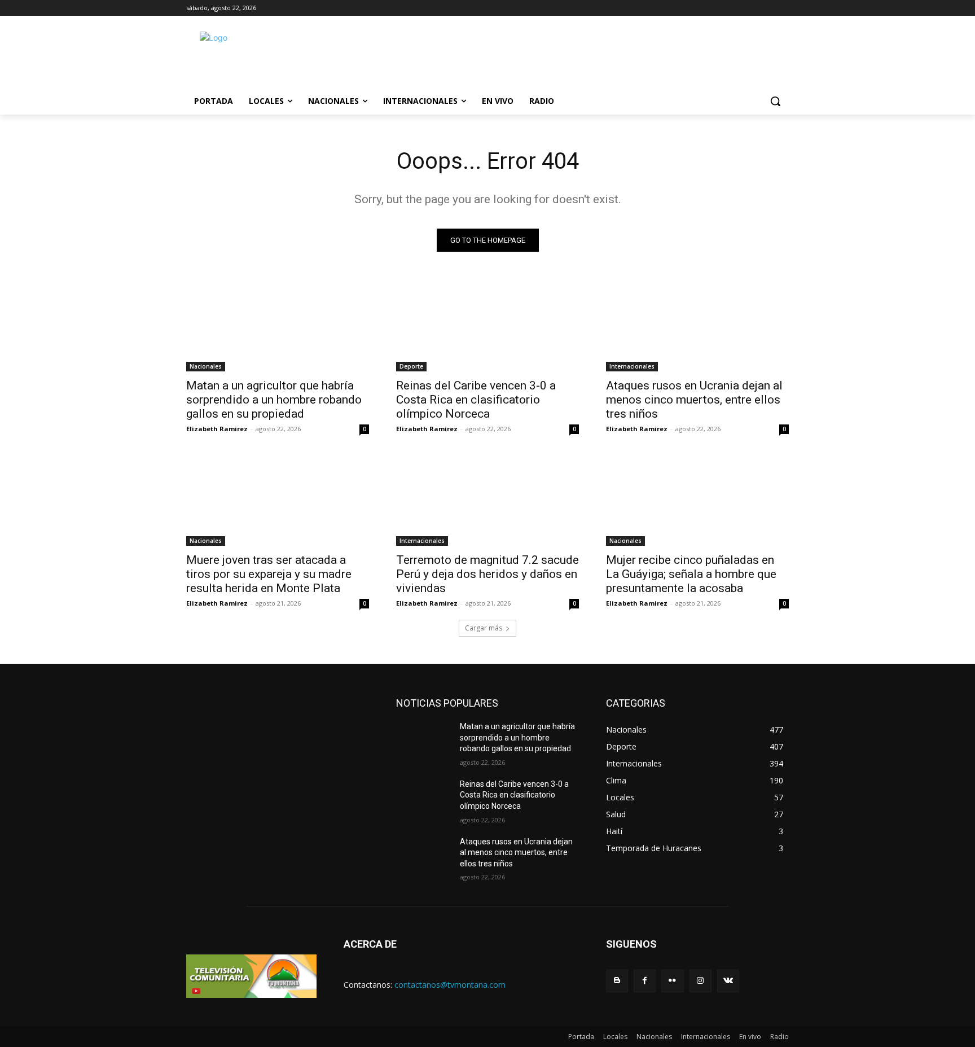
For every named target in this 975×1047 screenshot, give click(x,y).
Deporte (411, 366)
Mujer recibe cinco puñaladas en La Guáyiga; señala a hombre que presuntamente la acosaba (691, 574)
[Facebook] (645, 981)
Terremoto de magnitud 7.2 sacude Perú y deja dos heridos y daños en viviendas (487, 574)
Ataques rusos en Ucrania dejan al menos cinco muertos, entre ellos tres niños (694, 399)
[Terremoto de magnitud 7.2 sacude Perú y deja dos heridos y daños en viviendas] (487, 500)
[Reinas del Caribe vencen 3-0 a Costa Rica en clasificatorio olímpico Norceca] (487, 325)
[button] (775, 101)
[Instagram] (700, 981)
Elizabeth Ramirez (217, 428)
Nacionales (206, 366)
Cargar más (483, 628)
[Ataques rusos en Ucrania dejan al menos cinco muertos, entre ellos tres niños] (697, 325)
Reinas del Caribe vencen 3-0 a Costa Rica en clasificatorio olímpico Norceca (476, 399)
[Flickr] (672, 981)
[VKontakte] (728, 981)
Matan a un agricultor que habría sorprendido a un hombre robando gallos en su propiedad (274, 399)
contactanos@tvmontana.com (450, 984)
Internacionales (632, 366)
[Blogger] (617, 981)
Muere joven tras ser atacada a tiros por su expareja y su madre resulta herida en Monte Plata (269, 574)
